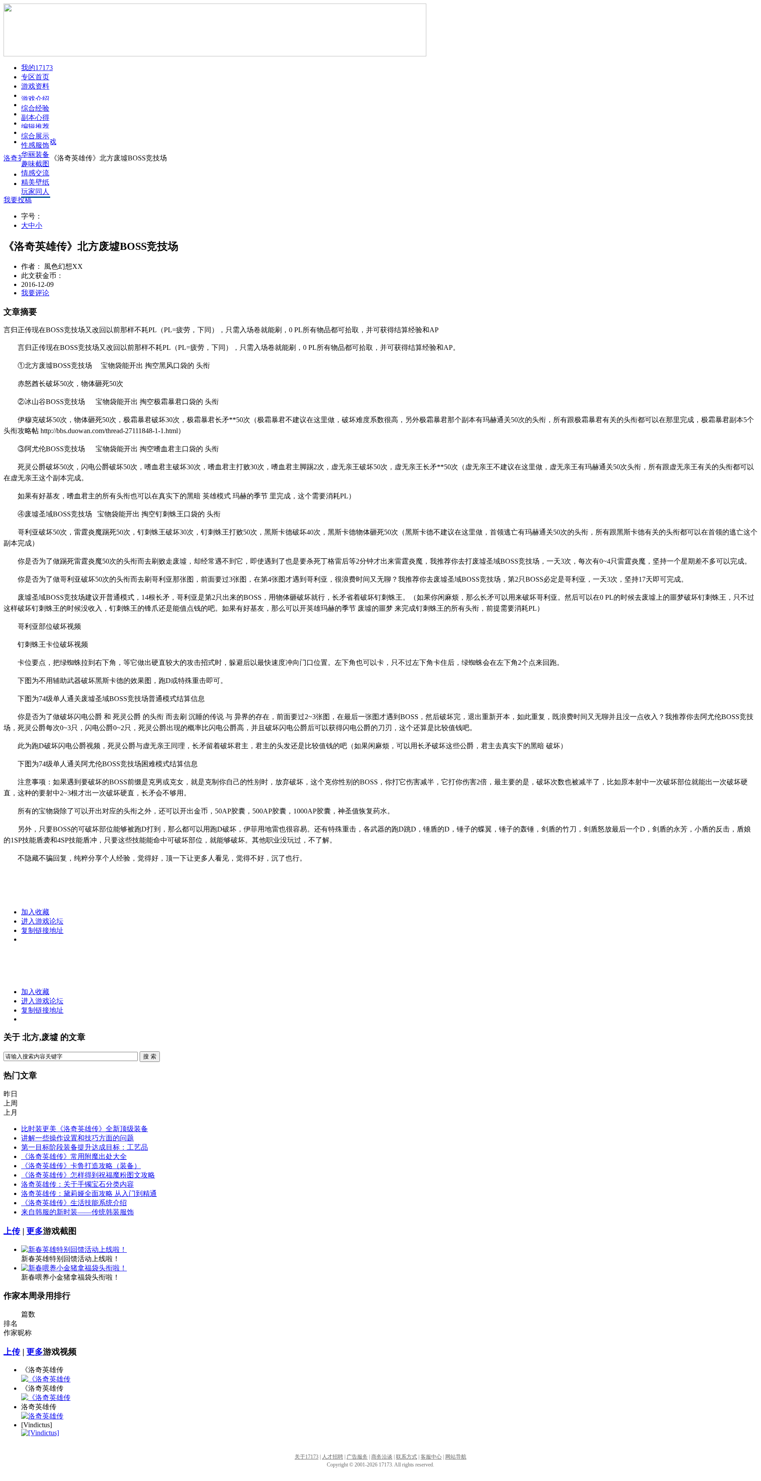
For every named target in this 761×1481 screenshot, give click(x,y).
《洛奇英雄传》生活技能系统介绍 (74, 1202)
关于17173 (306, 1457)
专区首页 (35, 77)
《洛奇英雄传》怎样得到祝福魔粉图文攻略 (88, 1175)
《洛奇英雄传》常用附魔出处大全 (74, 1156)
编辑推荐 (35, 126)
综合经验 (35, 108)
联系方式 (406, 1457)
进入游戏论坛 (42, 921)
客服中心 (431, 1457)
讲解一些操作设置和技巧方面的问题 (77, 1138)
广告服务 (357, 1457)
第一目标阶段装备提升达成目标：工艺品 (84, 1147)
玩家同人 (35, 191)
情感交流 (35, 173)
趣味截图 (35, 163)
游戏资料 (35, 86)
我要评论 (35, 293)
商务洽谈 (381, 1457)
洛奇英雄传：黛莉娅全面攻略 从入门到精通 (89, 1193)
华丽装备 (35, 154)
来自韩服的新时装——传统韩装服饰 (77, 1212)
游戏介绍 (35, 99)
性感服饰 (35, 145)
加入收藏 (35, 912)
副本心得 (35, 117)
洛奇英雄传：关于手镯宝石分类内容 (77, 1184)
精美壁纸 (35, 182)
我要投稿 (18, 200)
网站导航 (455, 1457)
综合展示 (35, 136)
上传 (12, 1231)
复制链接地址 (42, 930)
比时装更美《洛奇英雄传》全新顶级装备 (84, 1128)
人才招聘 (332, 1457)
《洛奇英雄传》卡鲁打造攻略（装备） (81, 1165)
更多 (34, 1231)
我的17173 (37, 67)
